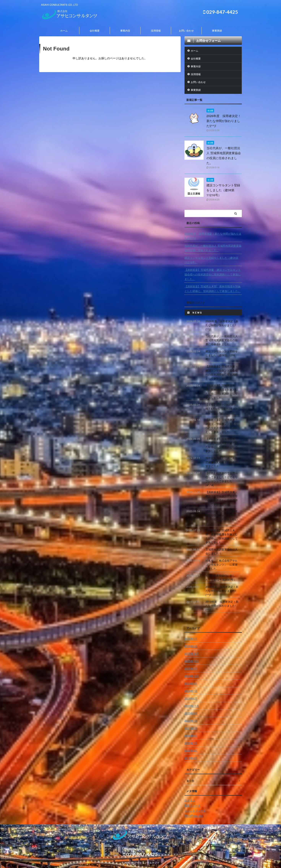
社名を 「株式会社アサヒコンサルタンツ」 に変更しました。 (221, 564)
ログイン (189, 800)
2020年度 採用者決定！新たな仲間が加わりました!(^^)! (221, 591)
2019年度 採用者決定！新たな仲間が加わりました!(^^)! (221, 606)
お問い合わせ (186, 30)
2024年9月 (190, 683)
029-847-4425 (221, 12)
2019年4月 (190, 758)
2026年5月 (190, 639)
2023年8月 (190, 713)
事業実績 (217, 30)
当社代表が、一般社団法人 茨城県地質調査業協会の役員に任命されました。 (212, 248)
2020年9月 (190, 736)
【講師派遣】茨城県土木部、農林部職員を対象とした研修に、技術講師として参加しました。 (212, 288)
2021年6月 (190, 728)
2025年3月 (190, 668)
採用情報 (156, 30)
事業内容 (125, 30)
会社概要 (95, 30)
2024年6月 (190, 698)
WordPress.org (193, 816)
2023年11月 (191, 706)
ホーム (64, 30)
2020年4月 (190, 750)
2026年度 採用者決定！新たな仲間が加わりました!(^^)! (223, 121)
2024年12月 (191, 676)
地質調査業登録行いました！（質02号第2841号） (220, 577)
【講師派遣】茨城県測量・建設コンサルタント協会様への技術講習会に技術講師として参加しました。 (212, 274)
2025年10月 (191, 661)
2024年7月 (190, 691)
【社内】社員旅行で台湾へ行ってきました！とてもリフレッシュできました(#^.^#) (221, 479)
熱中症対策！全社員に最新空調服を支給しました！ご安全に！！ (221, 462)
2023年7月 (190, 721)
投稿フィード (192, 805)
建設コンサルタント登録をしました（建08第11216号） (223, 190)
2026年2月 (190, 646)
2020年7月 (190, 743)
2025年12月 (191, 653)
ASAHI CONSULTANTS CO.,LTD (140, 849)
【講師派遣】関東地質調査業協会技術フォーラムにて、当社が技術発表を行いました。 (221, 517)
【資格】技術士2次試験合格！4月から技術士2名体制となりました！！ (221, 408)
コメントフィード (195, 811)
